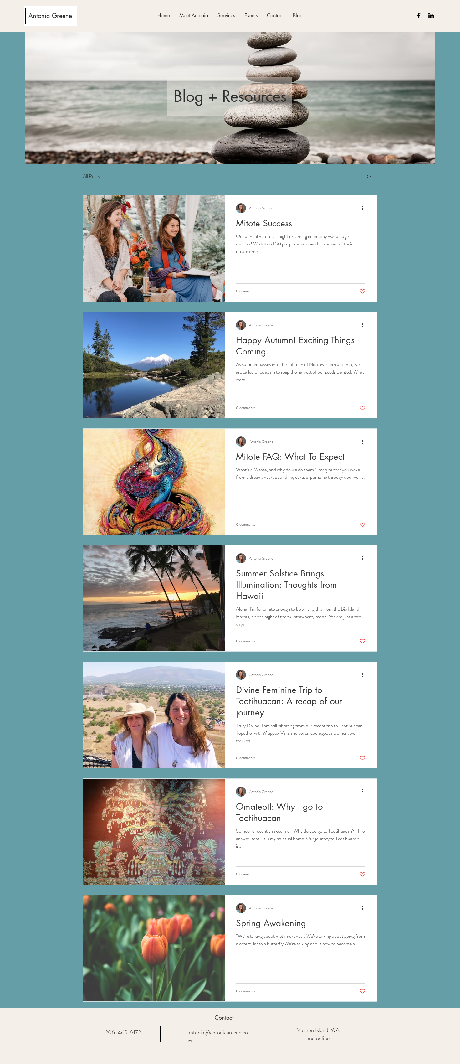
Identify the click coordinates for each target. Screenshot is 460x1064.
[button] (226, 15)
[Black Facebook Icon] (419, 15)
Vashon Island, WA (318, 1030)
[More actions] (364, 208)
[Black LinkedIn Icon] (431, 15)
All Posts (91, 176)
